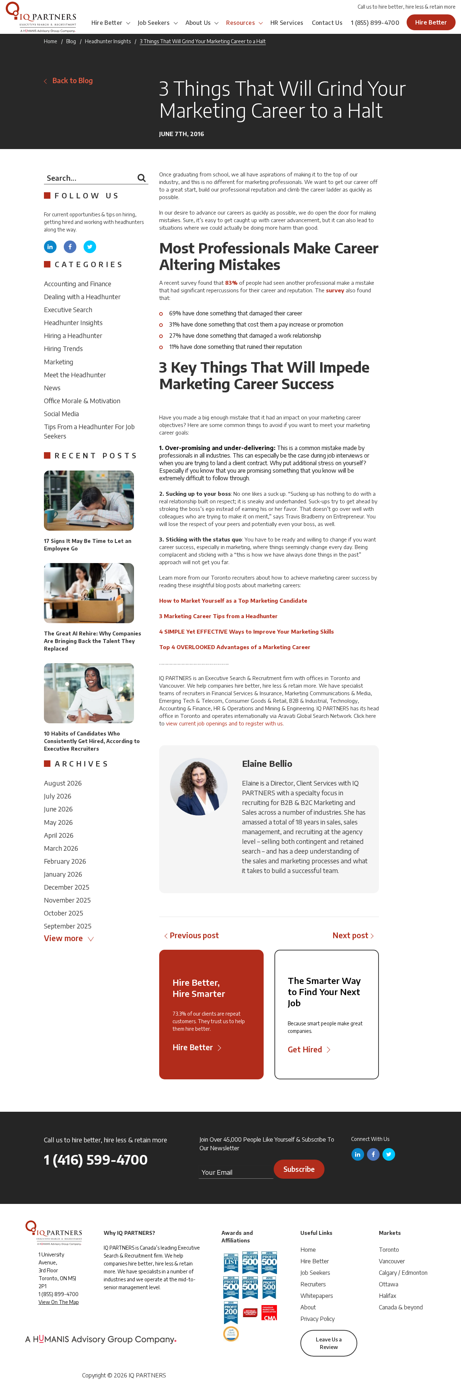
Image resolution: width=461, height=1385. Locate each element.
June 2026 (58, 809)
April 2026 (58, 835)
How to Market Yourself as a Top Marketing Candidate (233, 600)
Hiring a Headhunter (73, 335)
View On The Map (59, 1302)
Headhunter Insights (108, 41)
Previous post (194, 935)
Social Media (61, 413)
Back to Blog (73, 80)
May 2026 (58, 822)
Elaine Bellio (267, 763)
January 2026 (63, 874)
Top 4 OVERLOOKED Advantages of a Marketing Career (234, 647)
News (52, 387)
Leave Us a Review (329, 1343)
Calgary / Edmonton (403, 1272)
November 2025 (67, 900)
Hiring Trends (63, 348)
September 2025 (67, 926)
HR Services (287, 22)
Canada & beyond (401, 1307)
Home (50, 41)
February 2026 (65, 861)
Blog (71, 41)
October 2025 (63, 913)
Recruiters (313, 1284)
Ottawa (388, 1284)
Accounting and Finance (77, 283)
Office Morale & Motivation (82, 400)
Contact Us (327, 22)
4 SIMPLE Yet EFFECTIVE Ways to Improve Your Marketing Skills (246, 631)
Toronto (389, 1249)
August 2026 (63, 783)
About (308, 1307)
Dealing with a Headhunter (82, 296)
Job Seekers (154, 22)
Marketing (58, 362)
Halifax (387, 1295)
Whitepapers (316, 1295)
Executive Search (68, 309)
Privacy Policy (317, 1318)
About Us (198, 22)
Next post (350, 935)
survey (335, 290)
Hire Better (107, 22)
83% (231, 282)
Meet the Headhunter (75, 374)
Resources (240, 22)
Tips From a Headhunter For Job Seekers (89, 431)
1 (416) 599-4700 (96, 1159)
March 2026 (61, 848)
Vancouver (392, 1261)
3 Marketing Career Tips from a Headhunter (218, 616)
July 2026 (57, 796)
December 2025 (66, 887)
